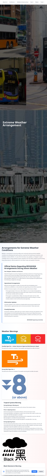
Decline (41, 471)
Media (36, 2)
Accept (34, 471)
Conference (11, 2)
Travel (42, 2)
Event (31, 2)
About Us (5, 2)
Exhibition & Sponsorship (22, 2)
